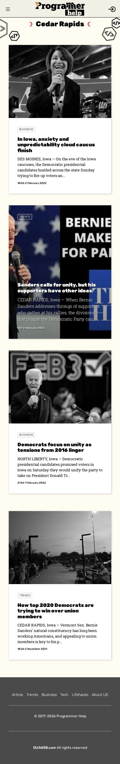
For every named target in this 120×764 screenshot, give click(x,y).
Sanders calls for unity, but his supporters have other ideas (56, 287)
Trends (24, 216)
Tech (64, 694)
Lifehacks (80, 694)
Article (17, 694)
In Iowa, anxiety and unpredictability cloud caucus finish (56, 144)
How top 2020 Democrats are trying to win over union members (55, 610)
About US (100, 694)
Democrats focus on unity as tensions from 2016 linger (54, 447)
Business (26, 129)
